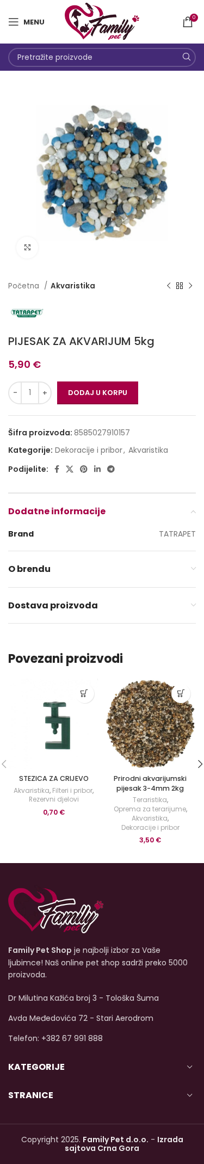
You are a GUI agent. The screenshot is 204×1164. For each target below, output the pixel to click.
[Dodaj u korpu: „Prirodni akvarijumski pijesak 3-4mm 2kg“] (180, 693)
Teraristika (150, 800)
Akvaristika (73, 286)
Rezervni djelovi (54, 799)
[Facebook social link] (57, 469)
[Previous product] (168, 286)
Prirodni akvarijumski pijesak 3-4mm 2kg (150, 783)
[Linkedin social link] (97, 469)
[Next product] (190, 286)
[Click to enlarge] (27, 247)
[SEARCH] (186, 57)
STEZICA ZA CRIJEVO (54, 778)
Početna (24, 286)
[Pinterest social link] (84, 469)
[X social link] (70, 469)
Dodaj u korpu (97, 392)
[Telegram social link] (111, 469)
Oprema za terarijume (150, 809)
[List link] (102, 1038)
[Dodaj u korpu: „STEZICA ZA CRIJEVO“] (84, 693)
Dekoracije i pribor (88, 450)
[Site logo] (102, 21)
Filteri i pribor (72, 790)
